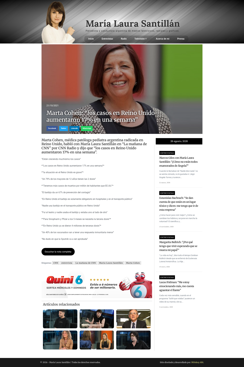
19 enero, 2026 (164, 267)
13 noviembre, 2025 (166, 227)
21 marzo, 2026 (164, 182)
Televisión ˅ (140, 38)
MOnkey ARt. (197, 362)
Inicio (91, 38)
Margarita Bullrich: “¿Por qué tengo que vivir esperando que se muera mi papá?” (178, 246)
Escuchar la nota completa (58, 251)
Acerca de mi (162, 38)
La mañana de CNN (86, 263)
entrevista (66, 263)
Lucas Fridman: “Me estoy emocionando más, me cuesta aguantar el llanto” (176, 286)
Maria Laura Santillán (111, 263)
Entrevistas (107, 38)
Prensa (180, 38)
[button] (52, 128)
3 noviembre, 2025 (166, 307)
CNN (55, 263)
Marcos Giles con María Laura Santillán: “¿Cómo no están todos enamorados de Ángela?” (178, 161)
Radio (124, 38)
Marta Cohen (133, 263)
